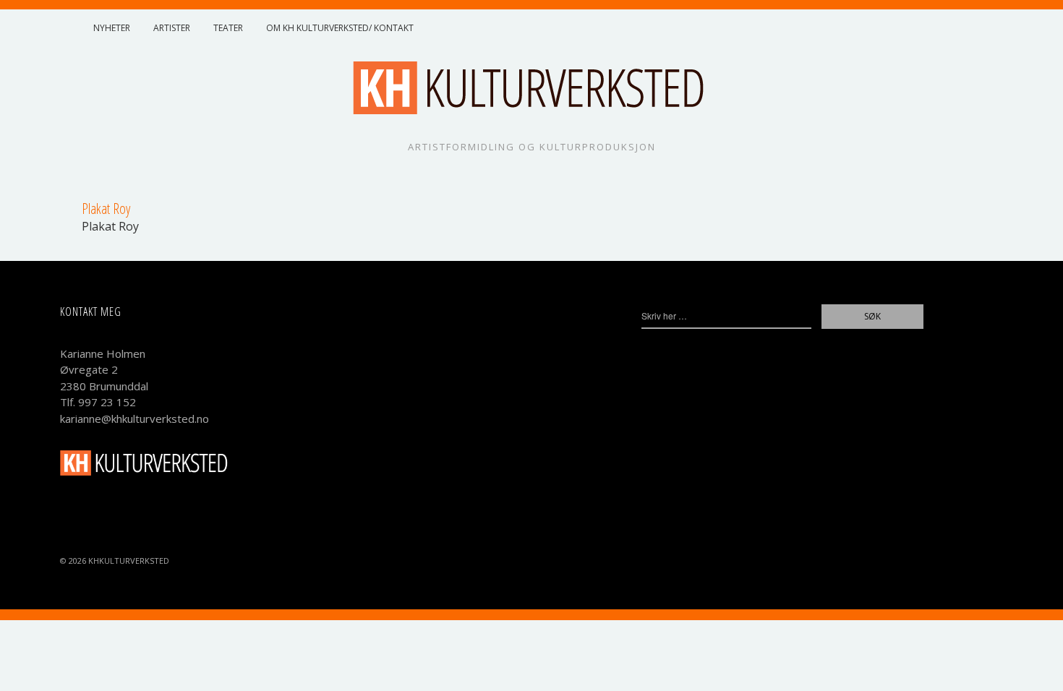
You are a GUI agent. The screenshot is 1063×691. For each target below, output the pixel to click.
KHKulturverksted (128, 560)
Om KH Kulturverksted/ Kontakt (340, 28)
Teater (228, 28)
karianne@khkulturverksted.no (134, 418)
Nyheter (111, 28)
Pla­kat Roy (110, 226)
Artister (171, 28)
